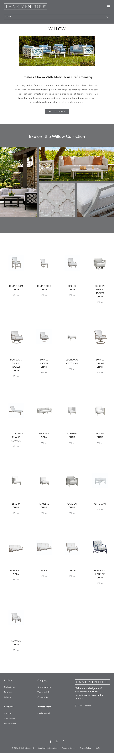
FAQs (98, 748)
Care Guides (10, 719)
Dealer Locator (83, 706)
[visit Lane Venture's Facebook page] (51, 741)
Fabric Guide (10, 724)
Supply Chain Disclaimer (48, 748)
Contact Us (43, 697)
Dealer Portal (44, 714)
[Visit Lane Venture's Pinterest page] (63, 741)
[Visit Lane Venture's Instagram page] (56, 741)
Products (8, 692)
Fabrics (7, 697)
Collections (9, 687)
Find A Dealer (57, 112)
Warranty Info (44, 692)
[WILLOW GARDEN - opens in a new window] (57, 51)
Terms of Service (68, 748)
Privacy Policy (85, 748)
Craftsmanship (44, 687)
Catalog (8, 714)
